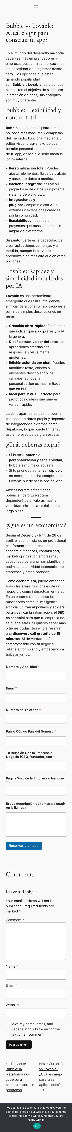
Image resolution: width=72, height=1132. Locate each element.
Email (11, 688)
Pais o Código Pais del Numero (31, 731)
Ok (37, 1126)
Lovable (34, 85)
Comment (15, 920)
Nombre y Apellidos (22, 667)
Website (12, 1005)
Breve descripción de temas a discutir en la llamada (35, 805)
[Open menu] (36, 6)
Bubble (18, 85)
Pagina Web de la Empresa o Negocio (35, 780)
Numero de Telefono (23, 710)
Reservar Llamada (24, 846)
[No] (67, 1117)
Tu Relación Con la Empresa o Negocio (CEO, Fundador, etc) (30, 755)
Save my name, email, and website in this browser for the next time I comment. (35, 1029)
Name (12, 966)
